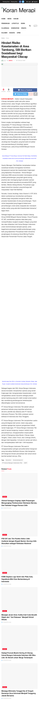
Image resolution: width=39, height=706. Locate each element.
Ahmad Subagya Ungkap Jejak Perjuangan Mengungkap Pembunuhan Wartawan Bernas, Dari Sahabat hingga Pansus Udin (19, 502)
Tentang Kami (6, 1)
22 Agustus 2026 (6, 660)
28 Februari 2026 (20, 60)
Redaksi (5, 5)
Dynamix (8, 460)
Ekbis (23, 23)
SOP (25, 463)
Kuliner (4, 33)
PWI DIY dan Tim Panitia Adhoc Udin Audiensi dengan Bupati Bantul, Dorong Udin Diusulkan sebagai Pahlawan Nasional (19, 540)
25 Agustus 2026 (6, 508)
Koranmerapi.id (18, 460)
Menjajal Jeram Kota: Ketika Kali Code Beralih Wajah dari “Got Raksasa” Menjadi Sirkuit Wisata (19, 617)
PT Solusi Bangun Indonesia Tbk (12, 463)
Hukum (15, 19)
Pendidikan (5, 23)
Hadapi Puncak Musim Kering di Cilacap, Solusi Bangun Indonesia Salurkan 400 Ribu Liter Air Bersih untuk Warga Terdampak (18, 655)
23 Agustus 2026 (6, 584)
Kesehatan (15, 28)
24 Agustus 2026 (6, 546)
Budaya (12, 33)
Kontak (10, 5)
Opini (18, 33)
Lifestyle (15, 23)
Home (3, 19)
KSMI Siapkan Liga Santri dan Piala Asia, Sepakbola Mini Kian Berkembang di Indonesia (17, 579)
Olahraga (5, 28)
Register (35, 1)
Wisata (23, 28)
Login (29, 1)
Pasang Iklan (14, 1)
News (9, 19)
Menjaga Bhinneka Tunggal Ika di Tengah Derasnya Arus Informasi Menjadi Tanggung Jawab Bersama (18, 693)
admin (10, 60)
